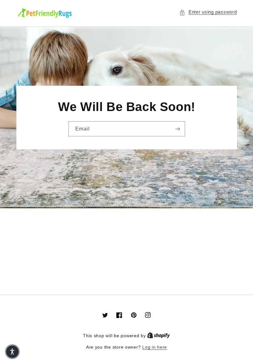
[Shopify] (158, 335)
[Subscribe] (177, 128)
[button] (208, 12)
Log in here (154, 347)
